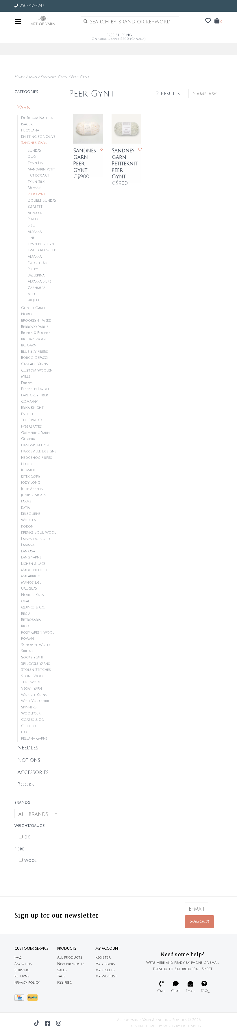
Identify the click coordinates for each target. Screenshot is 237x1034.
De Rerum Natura (37, 118)
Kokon (27, 526)
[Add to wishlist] (101, 149)
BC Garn (28, 345)
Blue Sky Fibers (34, 352)
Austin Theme (142, 1026)
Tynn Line (36, 163)
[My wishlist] (208, 21)
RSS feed (64, 983)
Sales (62, 970)
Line (31, 238)
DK (27, 837)
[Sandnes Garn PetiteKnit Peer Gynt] (126, 129)
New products (70, 964)
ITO (24, 732)
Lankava (28, 551)
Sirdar (27, 651)
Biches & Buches (36, 333)
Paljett (34, 300)
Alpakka (35, 232)
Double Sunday (42, 201)
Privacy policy (27, 983)
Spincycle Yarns (35, 664)
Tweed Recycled (42, 250)
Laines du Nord (35, 539)
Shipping (21, 970)
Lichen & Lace (33, 564)
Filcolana (30, 130)
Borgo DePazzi (34, 358)
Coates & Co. (32, 720)
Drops (27, 383)
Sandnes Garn (53, 77)
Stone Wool (33, 676)
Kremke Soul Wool (38, 532)
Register (102, 957)
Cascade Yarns (34, 364)
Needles (27, 748)
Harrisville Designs (39, 451)
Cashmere (36, 288)
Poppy (33, 269)
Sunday (34, 151)
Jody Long (30, 482)
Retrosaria (31, 620)
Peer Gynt (80, 77)
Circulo (28, 726)
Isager (26, 124)
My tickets (105, 970)
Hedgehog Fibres (36, 458)
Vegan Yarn (31, 688)
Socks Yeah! (32, 657)
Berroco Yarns (35, 327)
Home (19, 77)
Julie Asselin (32, 489)
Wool (30, 861)
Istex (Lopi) (30, 476)
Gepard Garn (33, 308)
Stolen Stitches (36, 670)
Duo (32, 157)
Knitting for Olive (38, 137)
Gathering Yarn (35, 433)
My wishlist (106, 976)
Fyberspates (31, 426)
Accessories (33, 772)
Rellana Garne (34, 738)
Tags (61, 976)
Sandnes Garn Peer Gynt (84, 160)
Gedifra (28, 439)
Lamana (27, 545)
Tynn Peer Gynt (42, 244)
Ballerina (36, 275)
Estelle (27, 414)
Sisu (31, 225)
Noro (26, 314)
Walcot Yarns (34, 695)
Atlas (33, 294)
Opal (25, 601)
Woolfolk (30, 713)
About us (23, 964)
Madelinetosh (34, 570)
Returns (21, 976)
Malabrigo (30, 576)
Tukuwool (31, 682)
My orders (105, 964)
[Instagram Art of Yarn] (59, 1023)
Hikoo (26, 464)
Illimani (28, 470)
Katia (25, 508)
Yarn (32, 77)
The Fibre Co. (32, 420)
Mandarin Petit (41, 169)
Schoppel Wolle (36, 645)
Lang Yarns (31, 557)
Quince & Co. (33, 607)
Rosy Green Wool (37, 632)
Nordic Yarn (32, 595)
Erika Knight (32, 408)
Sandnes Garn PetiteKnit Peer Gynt (125, 163)
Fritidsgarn (38, 175)
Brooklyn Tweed (36, 320)
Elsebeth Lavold (36, 389)
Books (25, 784)
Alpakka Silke (39, 281)
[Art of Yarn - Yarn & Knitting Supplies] (49, 21)
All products (69, 957)
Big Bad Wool (34, 339)
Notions (28, 760)
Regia (25, 614)
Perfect (34, 219)
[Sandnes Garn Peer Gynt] (88, 129)
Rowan (27, 639)
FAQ (17, 957)
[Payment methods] (20, 999)
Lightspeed (191, 1026)
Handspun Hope (35, 445)
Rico (25, 626)
